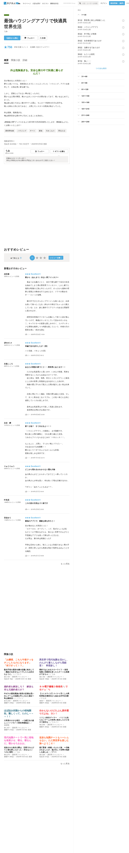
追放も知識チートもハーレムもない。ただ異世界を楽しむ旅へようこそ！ (54, 740)
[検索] (80, 3)
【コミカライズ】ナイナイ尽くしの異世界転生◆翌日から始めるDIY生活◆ (54, 694)
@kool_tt (8, 342)
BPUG (54, 752)
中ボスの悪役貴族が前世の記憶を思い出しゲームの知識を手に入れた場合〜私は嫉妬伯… (19, 695)
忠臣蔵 (6, 274)
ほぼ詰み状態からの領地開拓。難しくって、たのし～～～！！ (19, 713)
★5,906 (42, 725)
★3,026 (42, 755)
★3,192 (42, 677)
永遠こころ (8, 363)
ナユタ (43, 698)
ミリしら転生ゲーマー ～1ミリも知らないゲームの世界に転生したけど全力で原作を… (54, 719)
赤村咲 (6, 725)
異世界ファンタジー (19, 677)
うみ (6, 31)
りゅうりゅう (9, 466)
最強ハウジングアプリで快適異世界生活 (35, 23)
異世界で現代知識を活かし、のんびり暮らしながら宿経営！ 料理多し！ (54, 662)
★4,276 (7, 755)
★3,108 (7, 677)
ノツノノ (19, 698)
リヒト (19, 674)
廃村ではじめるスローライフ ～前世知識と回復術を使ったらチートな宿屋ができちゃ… (54, 671)
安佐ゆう (7, 517)
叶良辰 (6, 499)
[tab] (7, 60)
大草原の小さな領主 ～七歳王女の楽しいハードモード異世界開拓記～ (19, 721)
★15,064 (7, 701)
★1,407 (7, 728)
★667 (41, 701)
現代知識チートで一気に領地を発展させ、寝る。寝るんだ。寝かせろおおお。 (19, 740)
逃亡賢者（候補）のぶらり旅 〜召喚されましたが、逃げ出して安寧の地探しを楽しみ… (54, 749)
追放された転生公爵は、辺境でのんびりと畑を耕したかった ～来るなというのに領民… (19, 749)
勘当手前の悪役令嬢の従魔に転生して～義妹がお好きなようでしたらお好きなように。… (19, 671)
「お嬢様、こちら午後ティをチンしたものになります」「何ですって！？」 (19, 662)
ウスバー (55, 722)
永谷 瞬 (7, 423)
